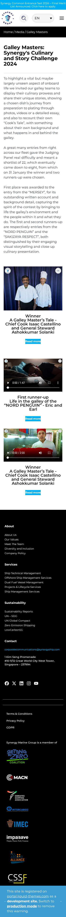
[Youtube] (36, 683)
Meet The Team (14, 544)
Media (19, 32)
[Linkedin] (21, 683)
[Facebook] (7, 683)
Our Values (12, 539)
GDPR (10, 727)
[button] (33, 341)
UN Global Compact (17, 620)
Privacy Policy (15, 720)
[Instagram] (29, 683)
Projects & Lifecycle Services (23, 587)
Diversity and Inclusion (19, 548)
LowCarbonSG (14, 629)
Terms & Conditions (19, 713)
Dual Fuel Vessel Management (24, 582)
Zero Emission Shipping (20, 625)
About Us (10, 535)
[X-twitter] (14, 683)
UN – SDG (11, 616)
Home (8, 32)
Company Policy (15, 553)
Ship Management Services (22, 591)
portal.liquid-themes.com (28, 896)
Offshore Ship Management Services (28, 577)
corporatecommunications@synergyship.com (32, 649)
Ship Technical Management (23, 573)
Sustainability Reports (19, 611)
